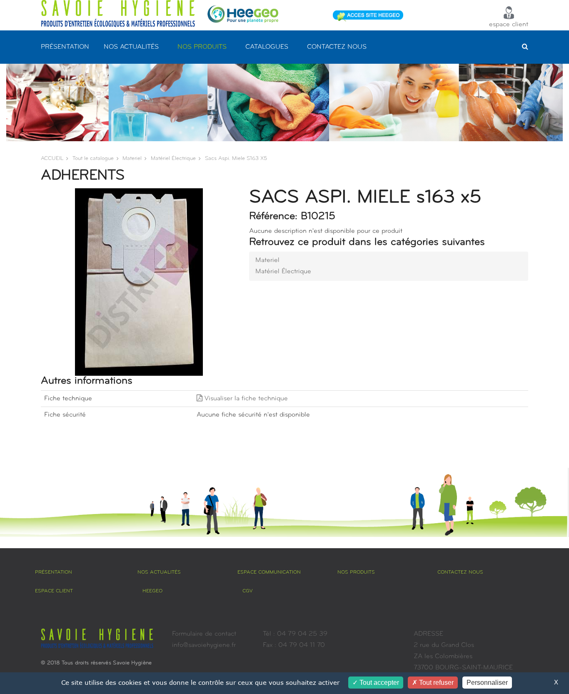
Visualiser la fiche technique (245, 398)
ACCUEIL (52, 158)
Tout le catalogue (93, 158)
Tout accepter (378, 682)
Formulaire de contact (204, 634)
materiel (132, 158)
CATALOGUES (266, 47)
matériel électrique (173, 158)
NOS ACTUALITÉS (131, 47)
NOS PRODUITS (202, 47)
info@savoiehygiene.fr (204, 645)
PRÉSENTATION (65, 47)
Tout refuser (435, 682)
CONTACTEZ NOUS (337, 47)
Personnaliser (487, 682)
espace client (508, 24)
